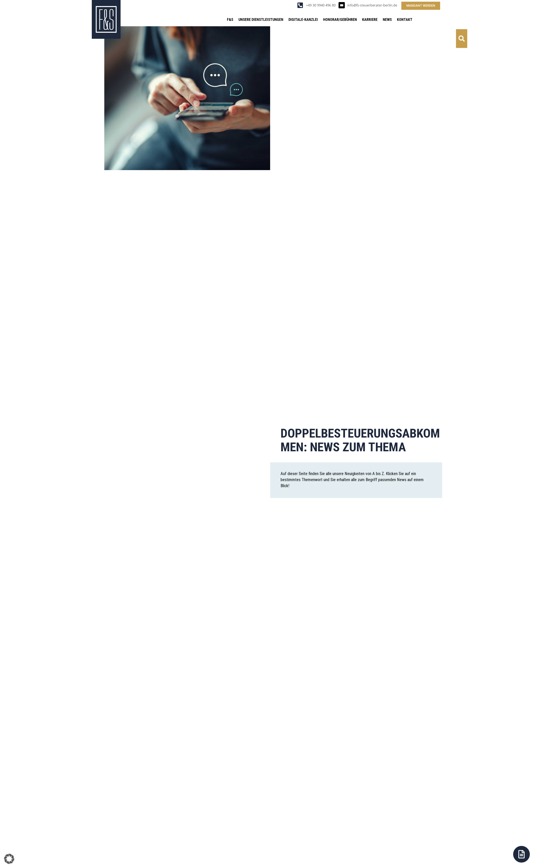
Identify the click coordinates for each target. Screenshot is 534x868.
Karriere (370, 19)
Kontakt (404, 19)
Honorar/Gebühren (340, 19)
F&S (230, 19)
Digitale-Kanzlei (303, 19)
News (387, 19)
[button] (461, 38)
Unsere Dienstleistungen (260, 19)
